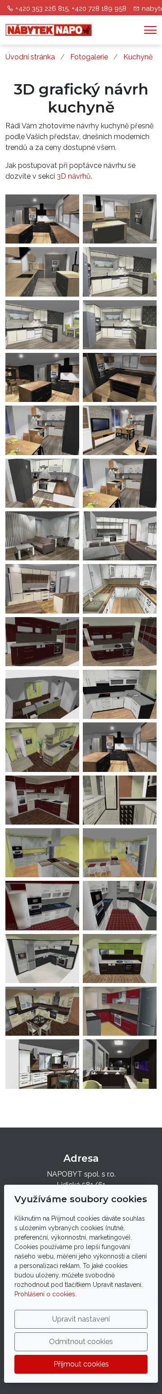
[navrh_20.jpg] (120, 219)
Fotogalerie (89, 57)
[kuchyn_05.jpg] (42, 377)
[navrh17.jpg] (42, 324)
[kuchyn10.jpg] (42, 852)
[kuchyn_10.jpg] (42, 483)
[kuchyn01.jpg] (42, 641)
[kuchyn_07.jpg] (120, 430)
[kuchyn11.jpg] (120, 852)
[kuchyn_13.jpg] (120, 588)
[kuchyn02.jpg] (120, 641)
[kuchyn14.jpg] (42, 958)
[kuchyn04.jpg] (120, 694)
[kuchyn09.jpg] (120, 800)
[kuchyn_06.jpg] (120, 377)
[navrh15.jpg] (120, 324)
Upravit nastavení (81, 1319)
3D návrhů (74, 176)
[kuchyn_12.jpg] (120, 535)
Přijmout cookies (81, 1364)
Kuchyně (138, 57)
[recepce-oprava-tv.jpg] (120, 1063)
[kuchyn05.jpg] (42, 746)
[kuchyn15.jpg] (120, 958)
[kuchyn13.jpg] (120, 905)
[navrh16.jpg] (120, 271)
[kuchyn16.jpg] (42, 1011)
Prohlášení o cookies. (45, 1294)
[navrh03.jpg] (120, 1011)
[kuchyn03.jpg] (42, 694)
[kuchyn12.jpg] (42, 905)
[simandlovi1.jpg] (42, 1063)
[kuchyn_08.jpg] (42, 430)
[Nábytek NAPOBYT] (48, 29)
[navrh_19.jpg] (42, 271)
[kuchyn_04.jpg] (42, 219)
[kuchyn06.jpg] (120, 746)
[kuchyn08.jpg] (42, 800)
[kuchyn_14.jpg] (42, 588)
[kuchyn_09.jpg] (120, 483)
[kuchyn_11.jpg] (42, 535)
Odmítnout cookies (81, 1341)
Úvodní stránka (30, 57)
